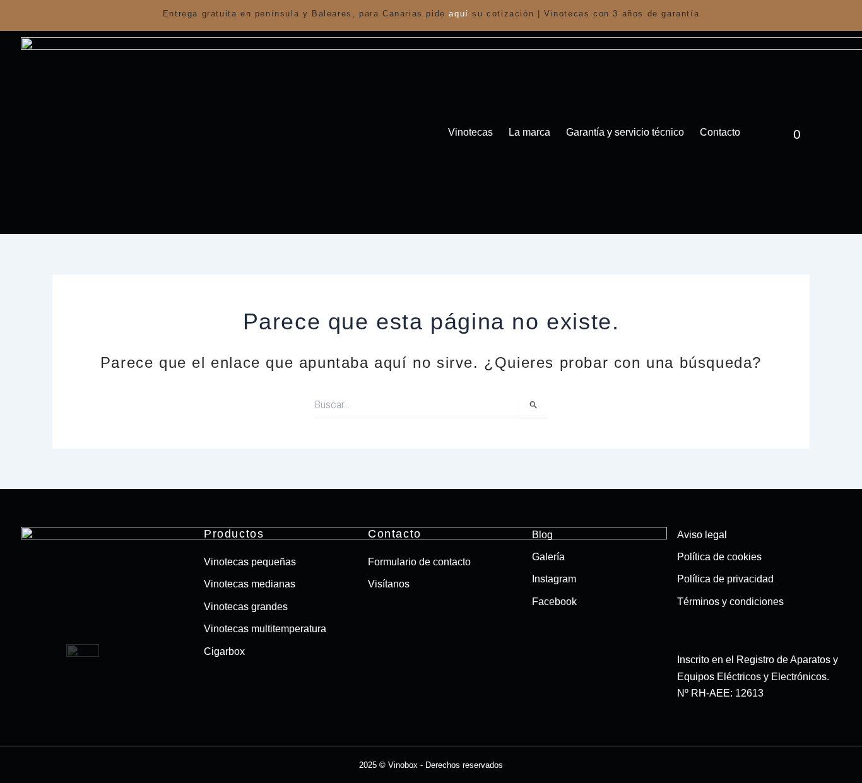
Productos (234, 533)
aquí (458, 13)
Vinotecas (470, 132)
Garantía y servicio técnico (625, 132)
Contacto (720, 132)
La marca (529, 132)
